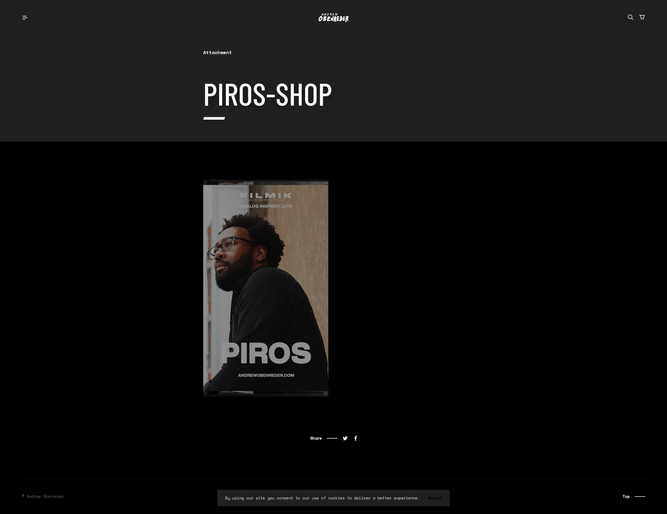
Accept (435, 498)
